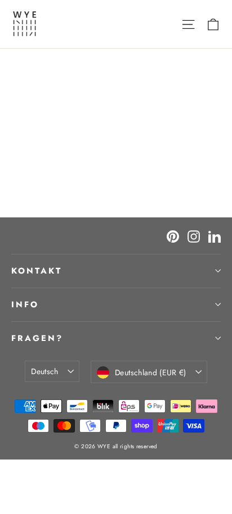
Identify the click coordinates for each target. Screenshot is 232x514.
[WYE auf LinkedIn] (214, 236)
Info (25, 304)
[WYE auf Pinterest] (173, 236)
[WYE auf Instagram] (194, 236)
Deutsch (44, 371)
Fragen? (37, 338)
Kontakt (36, 271)
